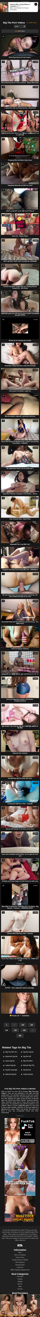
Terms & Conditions (20, 1255)
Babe (20, 1286)
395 (20, 1036)
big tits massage (11, 1070)
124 (6, 1030)
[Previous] (14, 1025)
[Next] (32, 1030)
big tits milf (27, 1056)
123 (31, 1025)
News (20, 1252)
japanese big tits (11, 1056)
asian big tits (10, 1061)
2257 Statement (20, 1262)
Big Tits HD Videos (12, 1052)
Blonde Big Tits (28, 1065)
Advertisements (20, 1265)
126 (24, 1030)
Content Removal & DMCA (20, 1260)
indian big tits (28, 1074)
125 (15, 1030)
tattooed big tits (10, 1074)
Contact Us (20, 1267)
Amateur (20, 1279)
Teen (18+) (20, 1276)
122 (23, 1025)
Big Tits (20, 1284)
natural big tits (10, 1065)
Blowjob (20, 1281)
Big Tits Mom (28, 1061)
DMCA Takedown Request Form (20, 1270)
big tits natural (28, 1052)
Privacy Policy (20, 1257)
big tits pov (27, 1070)
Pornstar (20, 1289)
